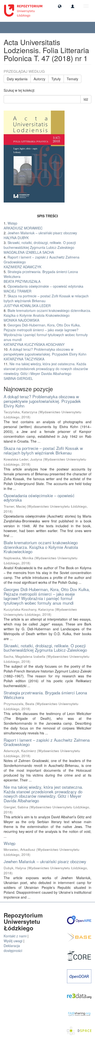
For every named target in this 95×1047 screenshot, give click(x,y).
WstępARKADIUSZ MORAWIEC (23, 225)
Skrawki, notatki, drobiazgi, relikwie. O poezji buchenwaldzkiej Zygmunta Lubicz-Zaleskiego (45, 647)
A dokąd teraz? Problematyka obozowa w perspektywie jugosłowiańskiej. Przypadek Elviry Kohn (42, 400)
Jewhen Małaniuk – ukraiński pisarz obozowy (45, 861)
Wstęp (9, 843)
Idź (86, 99)
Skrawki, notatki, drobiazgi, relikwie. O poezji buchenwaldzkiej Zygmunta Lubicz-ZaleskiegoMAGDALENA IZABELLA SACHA (40, 247)
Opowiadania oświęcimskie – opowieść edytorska (39, 497)
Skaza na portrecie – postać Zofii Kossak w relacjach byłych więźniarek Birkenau (43, 450)
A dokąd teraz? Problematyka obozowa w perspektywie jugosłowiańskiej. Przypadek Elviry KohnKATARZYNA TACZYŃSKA (45, 354)
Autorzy (39, 78)
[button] (59, 6)
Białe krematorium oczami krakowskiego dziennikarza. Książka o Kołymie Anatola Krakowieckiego (41, 546)
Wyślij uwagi (13, 940)
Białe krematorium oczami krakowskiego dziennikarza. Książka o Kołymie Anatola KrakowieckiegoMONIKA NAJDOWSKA (47, 315)
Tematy (72, 78)
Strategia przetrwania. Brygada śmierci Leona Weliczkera (45, 695)
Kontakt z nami (15, 935)
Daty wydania (17, 78)
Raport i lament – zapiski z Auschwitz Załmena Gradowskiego (47, 742)
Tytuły (56, 78)
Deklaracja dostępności (13, 948)
